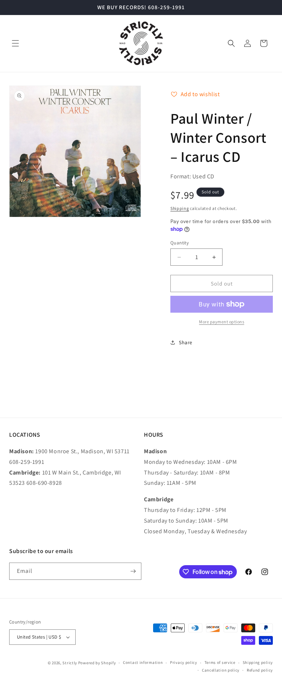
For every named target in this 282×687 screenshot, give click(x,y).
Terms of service (220, 662)
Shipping (179, 208)
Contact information (143, 662)
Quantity (179, 243)
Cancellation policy (220, 670)
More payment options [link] (221, 321)
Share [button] (185, 342)
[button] (15, 43)
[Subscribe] (133, 571)
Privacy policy (183, 662)
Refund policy (260, 670)
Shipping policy (258, 662)
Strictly (69, 662)
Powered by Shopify (97, 662)
